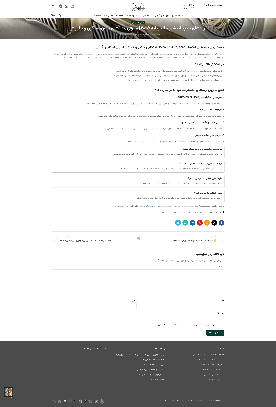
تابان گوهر (162, 400)
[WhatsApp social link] (67, 6)
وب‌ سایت (220, 312)
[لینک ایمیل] (207, 223)
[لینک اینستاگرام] (73, 6)
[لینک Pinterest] (200, 223)
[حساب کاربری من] (60, 16)
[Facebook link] (221, 223)
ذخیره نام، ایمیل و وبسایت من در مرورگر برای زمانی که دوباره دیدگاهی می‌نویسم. (186, 325)
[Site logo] (138, 6)
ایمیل (133, 300)
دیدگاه (220, 266)
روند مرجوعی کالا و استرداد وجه (152, 374)
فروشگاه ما (148, 206)
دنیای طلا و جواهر (138, 23)
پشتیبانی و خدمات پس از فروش (151, 369)
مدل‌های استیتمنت (211, 97)
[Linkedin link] (192, 223)
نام (222, 300)
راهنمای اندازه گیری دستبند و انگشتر (208, 354)
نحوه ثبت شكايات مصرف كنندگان (210, 359)
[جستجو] (53, 6)
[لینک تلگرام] (61, 6)
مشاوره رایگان (211, 212)
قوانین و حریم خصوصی (214, 374)
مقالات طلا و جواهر (157, 379)
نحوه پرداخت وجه (216, 379)
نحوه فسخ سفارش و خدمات (212, 369)
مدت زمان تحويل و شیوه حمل (211, 364)
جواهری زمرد (143, 34)
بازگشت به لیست (138, 239)
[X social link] (214, 223)
